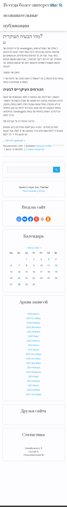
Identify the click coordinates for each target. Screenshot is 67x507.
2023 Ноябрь (33, 389)
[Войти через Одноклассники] (48, 219)
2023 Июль (33, 385)
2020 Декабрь (33, 327)
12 (56, 265)
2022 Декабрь (33, 363)
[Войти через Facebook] (30, 219)
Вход (41, 190)
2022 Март (33, 336)
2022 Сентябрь (34, 354)
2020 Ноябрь (33, 322)
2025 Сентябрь (34, 394)
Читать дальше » (15, 140)
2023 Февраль (33, 371)
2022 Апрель (33, 340)
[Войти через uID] (18, 219)
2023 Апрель (33, 380)
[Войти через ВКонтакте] (24, 219)
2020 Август (33, 313)
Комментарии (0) (35, 149)
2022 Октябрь (33, 358)
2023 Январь (33, 367)
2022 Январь (33, 331)
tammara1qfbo (44, 145)
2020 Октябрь (33, 318)
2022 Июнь (33, 345)
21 (19, 277)
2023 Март (33, 376)
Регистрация (29, 190)
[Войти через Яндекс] (36, 219)
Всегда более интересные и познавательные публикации (32, 15)
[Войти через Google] (42, 219)
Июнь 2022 (33, 247)
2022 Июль (33, 349)
